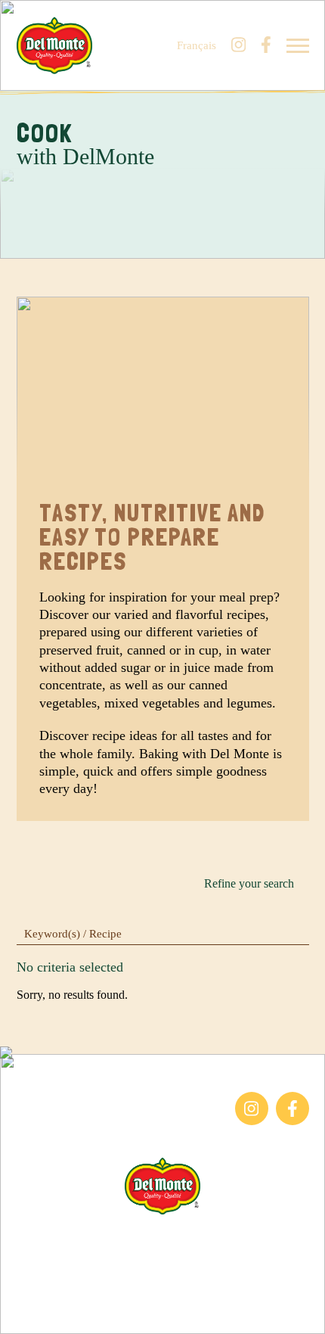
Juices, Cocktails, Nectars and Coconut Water (88, 1132)
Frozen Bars (46, 1099)
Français (196, 45)
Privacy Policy (163, 1290)
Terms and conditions (163, 1272)
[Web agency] (21, 1313)
